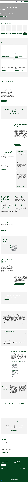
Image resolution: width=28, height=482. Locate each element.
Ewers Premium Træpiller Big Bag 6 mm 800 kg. (7, 67)
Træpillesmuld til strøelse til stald (9, 331)
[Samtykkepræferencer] (1, 480)
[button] (16, 1)
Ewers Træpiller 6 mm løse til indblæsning (20, 67)
